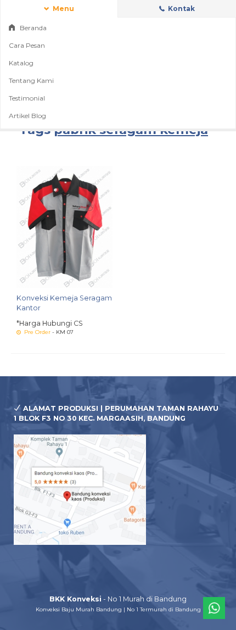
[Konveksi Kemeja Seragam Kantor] (64, 226)
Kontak (180, 8)
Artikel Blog (27, 115)
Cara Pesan (27, 45)
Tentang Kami (31, 80)
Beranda (32, 28)
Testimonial (27, 98)
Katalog (21, 63)
